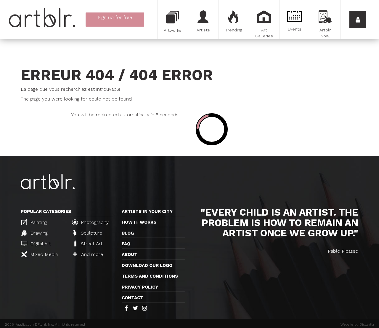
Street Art (90, 243)
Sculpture (90, 233)
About (129, 254)
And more (91, 254)
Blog (128, 233)
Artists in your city (147, 211)
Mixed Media (43, 254)
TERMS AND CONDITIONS (150, 276)
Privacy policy (140, 287)
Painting (38, 222)
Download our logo (147, 265)
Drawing (38, 233)
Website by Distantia (357, 324)
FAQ (126, 243)
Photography (94, 222)
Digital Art (40, 243)
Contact (132, 297)
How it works (139, 222)
